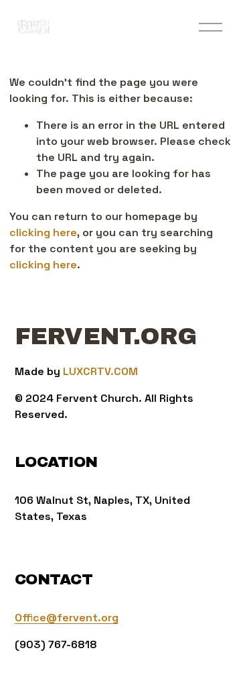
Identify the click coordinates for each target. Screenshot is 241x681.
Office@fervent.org (66, 618)
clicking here (43, 232)
